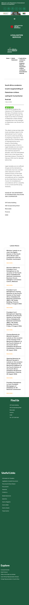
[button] (14, 18)
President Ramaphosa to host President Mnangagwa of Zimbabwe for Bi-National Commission (14, 386)
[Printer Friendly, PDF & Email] (9, 107)
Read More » (10, 263)
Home (8, 58)
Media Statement (14, 59)
